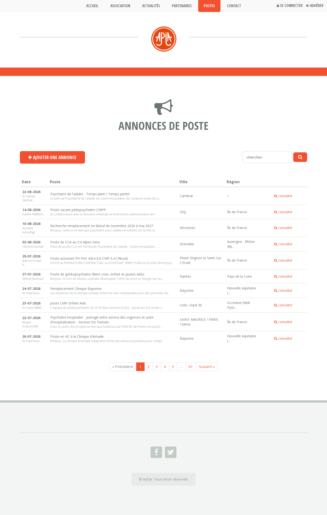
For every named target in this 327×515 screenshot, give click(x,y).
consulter (285, 196)
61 (191, 366)
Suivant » (207, 366)
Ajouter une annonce (54, 157)
